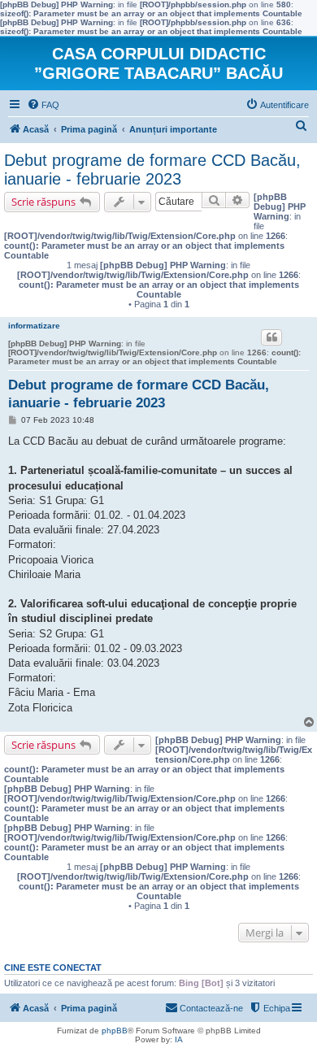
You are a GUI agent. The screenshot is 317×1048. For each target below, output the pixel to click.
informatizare (34, 325)
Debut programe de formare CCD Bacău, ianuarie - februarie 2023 (152, 169)
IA (179, 1039)
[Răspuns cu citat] (271, 337)
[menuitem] (43, 105)
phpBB (115, 1030)
